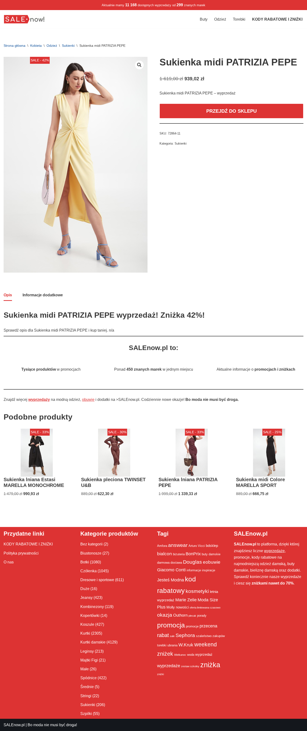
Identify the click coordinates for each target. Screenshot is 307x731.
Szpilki (86, 714)
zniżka (210, 665)
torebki (161, 645)
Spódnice (88, 678)
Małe (84, 669)
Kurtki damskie (93, 642)
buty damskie (211, 554)
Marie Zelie (186, 599)
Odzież (220, 19)
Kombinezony (92, 607)
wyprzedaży (39, 400)
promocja (171, 625)
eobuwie (211, 562)
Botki (84, 562)
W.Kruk (185, 644)
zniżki (160, 674)
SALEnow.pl (14, 725)
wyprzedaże (168, 665)
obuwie (88, 400)
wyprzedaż (204, 654)
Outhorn (180, 615)
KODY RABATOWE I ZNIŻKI (28, 544)
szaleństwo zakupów (210, 636)
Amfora (162, 546)
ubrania (172, 645)
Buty (203, 19)
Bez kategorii (91, 544)
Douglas (192, 562)
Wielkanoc (180, 654)
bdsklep (212, 546)
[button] (139, 65)
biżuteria (179, 554)
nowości (182, 607)
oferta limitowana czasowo (205, 607)
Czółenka (88, 571)
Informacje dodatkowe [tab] (43, 295)
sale (172, 636)
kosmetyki (197, 591)
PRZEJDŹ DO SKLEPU (231, 111)
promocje (192, 626)
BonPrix (193, 553)
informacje (194, 570)
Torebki (239, 19)
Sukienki (68, 45)
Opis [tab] (8, 295)
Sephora (185, 635)
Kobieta (36, 45)
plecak (192, 615)
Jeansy (86, 598)
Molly (170, 607)
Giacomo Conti (171, 569)
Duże (84, 589)
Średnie (87, 687)
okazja (164, 615)
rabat (163, 635)
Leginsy (87, 651)
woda (190, 654)
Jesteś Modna (170, 580)
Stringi (85, 696)
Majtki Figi (89, 660)
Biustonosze (90, 553)
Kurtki (85, 633)
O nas (9, 562)
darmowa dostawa (169, 562)
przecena (208, 626)
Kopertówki (90, 616)
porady (202, 615)
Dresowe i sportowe (97, 580)
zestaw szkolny (190, 666)
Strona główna (14, 45)
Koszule (87, 624)
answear (178, 545)
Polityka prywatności (21, 553)
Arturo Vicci (197, 546)
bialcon (164, 553)
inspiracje (208, 570)
